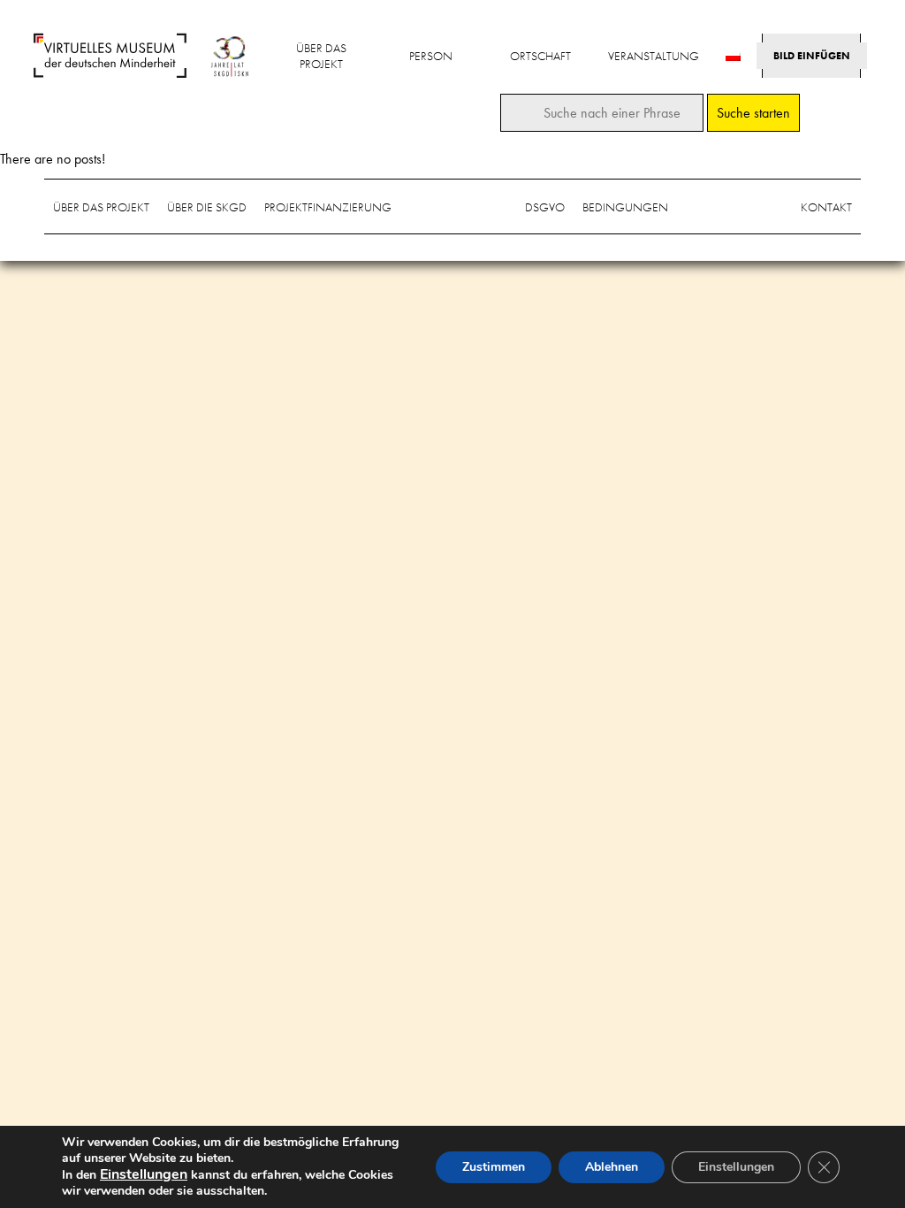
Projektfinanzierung (328, 207)
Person (430, 56)
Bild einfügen (811, 56)
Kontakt (826, 207)
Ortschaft (540, 56)
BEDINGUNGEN (625, 207)
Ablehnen (611, 1166)
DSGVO (545, 207)
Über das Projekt (321, 56)
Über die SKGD (207, 207)
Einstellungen (736, 1166)
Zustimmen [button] (493, 1166)
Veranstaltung (653, 56)
